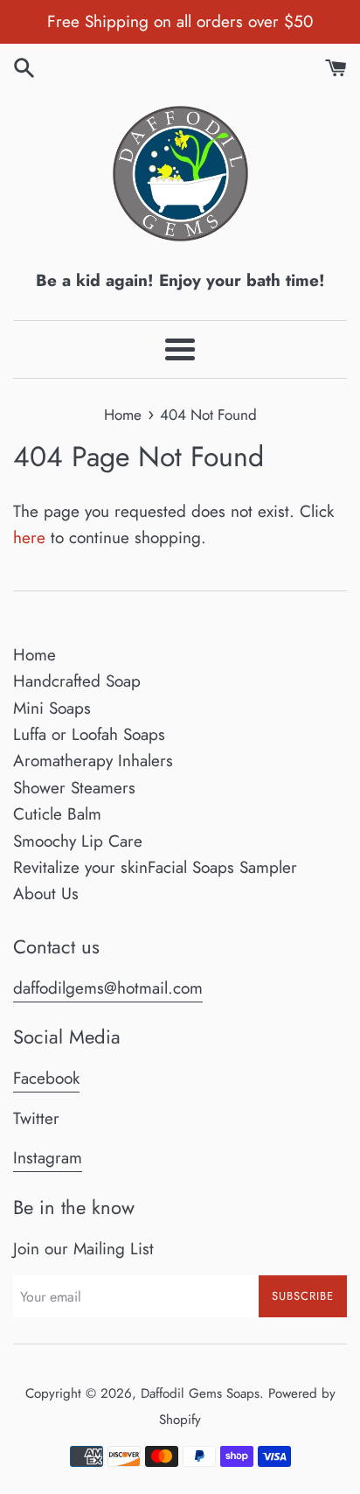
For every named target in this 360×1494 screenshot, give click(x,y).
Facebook (46, 1078)
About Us (46, 893)
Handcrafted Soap (77, 681)
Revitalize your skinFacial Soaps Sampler (155, 867)
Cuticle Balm (57, 814)
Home (34, 655)
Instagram (47, 1157)
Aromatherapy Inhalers (93, 760)
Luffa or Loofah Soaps (89, 734)
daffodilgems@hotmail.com (108, 988)
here (29, 537)
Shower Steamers (74, 787)
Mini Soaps (52, 708)
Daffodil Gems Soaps (200, 1393)
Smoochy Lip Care (77, 841)
